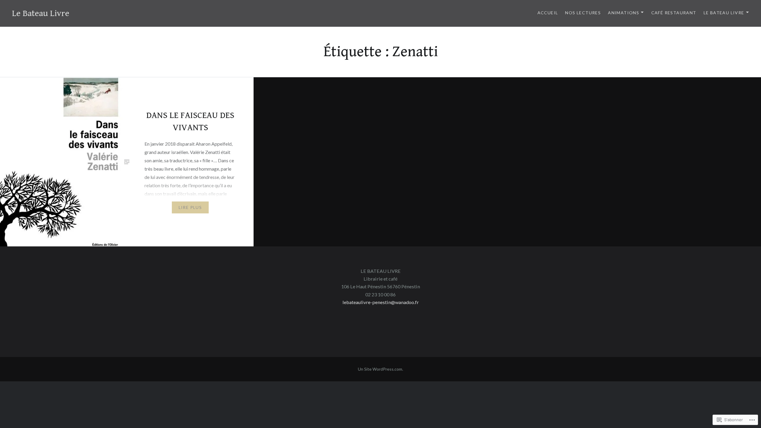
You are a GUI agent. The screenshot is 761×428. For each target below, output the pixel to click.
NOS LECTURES (583, 12)
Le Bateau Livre (40, 13)
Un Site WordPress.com (380, 369)
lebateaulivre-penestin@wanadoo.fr (380, 302)
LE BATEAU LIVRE (724, 12)
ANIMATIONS (623, 12)
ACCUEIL (547, 12)
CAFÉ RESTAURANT (673, 12)
